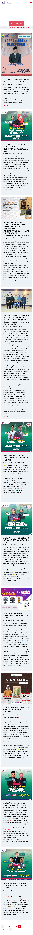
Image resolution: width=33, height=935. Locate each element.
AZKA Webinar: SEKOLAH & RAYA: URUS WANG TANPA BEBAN (16, 540)
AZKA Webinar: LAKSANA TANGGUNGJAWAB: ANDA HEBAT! (15, 457)
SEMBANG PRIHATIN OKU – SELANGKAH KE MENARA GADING (16, 615)
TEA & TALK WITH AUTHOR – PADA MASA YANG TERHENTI (16, 709)
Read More (6, 105)
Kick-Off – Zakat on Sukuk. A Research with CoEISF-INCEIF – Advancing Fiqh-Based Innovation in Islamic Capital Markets (16, 319)
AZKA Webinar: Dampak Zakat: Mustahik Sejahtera (15, 804)
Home (5, 27)
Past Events (12, 27)
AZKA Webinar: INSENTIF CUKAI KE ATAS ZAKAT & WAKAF (15, 885)
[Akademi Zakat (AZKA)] (6, 2)
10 (3, 929)
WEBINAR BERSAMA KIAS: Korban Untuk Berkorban (16, 81)
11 (7, 929)
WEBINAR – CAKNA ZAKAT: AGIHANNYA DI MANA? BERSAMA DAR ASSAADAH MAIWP (16, 148)
